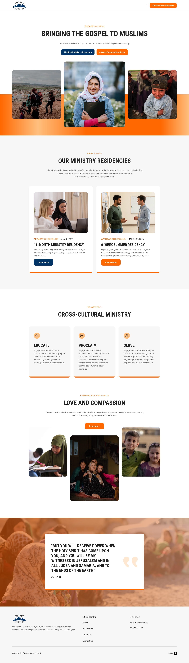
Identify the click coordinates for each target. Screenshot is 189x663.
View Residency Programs (163, 5)
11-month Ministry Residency (78, 52)
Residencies (88, 628)
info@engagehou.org (139, 622)
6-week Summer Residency (112, 52)
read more (94, 426)
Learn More (43, 262)
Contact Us (88, 641)
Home (85, 622)
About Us (87, 634)
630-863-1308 (136, 627)
